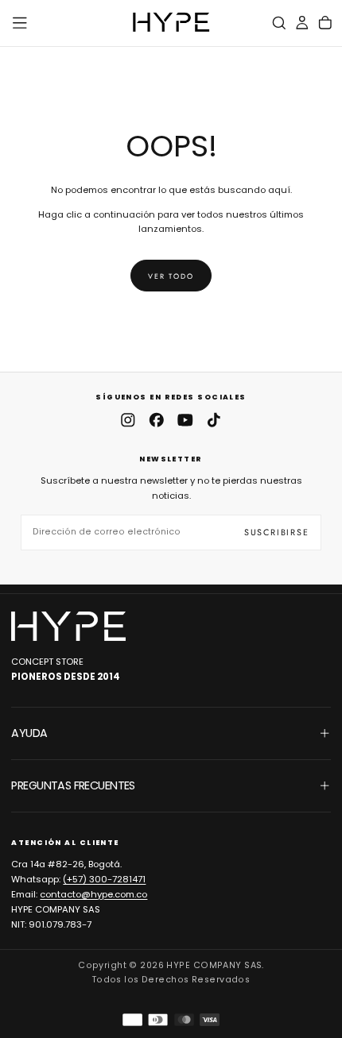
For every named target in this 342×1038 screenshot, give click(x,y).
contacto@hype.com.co (93, 894)
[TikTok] (214, 420)
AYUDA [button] (29, 733)
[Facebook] (156, 420)
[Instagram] (128, 420)
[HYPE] (68, 627)
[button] (20, 23)
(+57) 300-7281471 (104, 879)
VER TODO (170, 276)
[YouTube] (185, 420)
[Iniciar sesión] (302, 22)
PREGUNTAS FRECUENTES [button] (72, 785)
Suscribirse (276, 532)
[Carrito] (325, 22)
